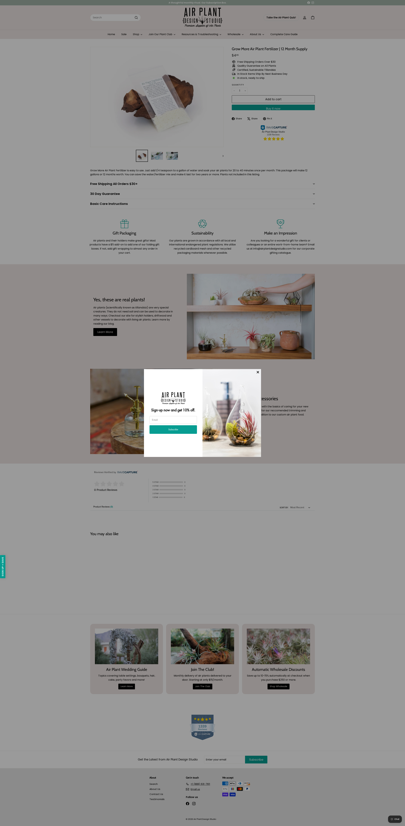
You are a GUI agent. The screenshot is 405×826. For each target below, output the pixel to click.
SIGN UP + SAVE (2, 566)
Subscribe (173, 429)
